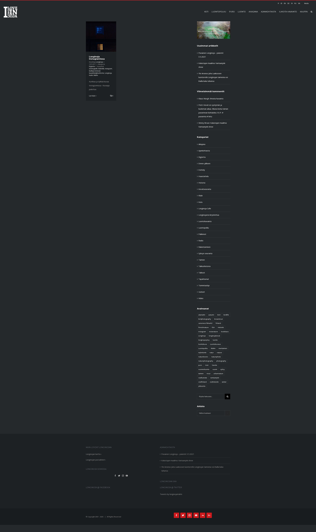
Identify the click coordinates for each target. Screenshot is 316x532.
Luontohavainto (205, 221)
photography (221, 361)
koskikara (224, 331)
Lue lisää (92, 96)
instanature (213, 331)
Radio (200, 240)
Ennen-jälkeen (204, 163)
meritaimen (223, 348)
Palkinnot (202, 234)
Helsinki (221, 327)
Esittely (201, 170)
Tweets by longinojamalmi (171, 494)
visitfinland (202, 382)
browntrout (218, 319)
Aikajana (201, 144)
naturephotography (205, 361)
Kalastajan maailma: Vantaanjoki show (177, 460)
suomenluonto (203, 369)
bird (218, 315)
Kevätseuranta (204, 189)
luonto (215, 340)
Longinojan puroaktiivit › (96, 459)
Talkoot (201, 272)
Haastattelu (203, 176)
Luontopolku (203, 227)
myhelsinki (202, 352)
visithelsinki (214, 382)
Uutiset (201, 292)
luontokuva (202, 344)
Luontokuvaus (215, 344)
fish (213, 327)
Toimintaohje (204, 285)
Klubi (200, 195)
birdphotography (204, 319)
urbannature (218, 373)
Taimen (201, 260)
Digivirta (92, 66)
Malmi (96, 75)
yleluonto (201, 386)
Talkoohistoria (204, 266)
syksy (222, 369)
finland (218, 323)
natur (212, 352)
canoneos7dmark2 (205, 323)
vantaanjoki (214, 378)
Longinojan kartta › (94, 454)
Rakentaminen (204, 247)
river (207, 365)
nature (219, 352)
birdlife (226, 315)
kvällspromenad (94, 71)
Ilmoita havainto (216, 98)
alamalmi (201, 315)
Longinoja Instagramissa (97, 57)
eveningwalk (93, 69)
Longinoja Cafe (204, 208)
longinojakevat (214, 336)
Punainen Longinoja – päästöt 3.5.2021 (177, 454)
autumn (211, 315)
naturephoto (216, 357)
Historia (201, 182)
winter (224, 382)
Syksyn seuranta (205, 253)
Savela (214, 365)
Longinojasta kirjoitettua (208, 215)
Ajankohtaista (204, 150)
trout (208, 373)
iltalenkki (101, 69)
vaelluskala (202, 378)
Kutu (200, 202)
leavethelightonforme (96, 73)
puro (200, 365)
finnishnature (203, 327)
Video (200, 298)
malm (91, 75)
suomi (215, 369)
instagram (108, 69)
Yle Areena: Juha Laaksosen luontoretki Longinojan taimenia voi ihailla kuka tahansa (213, 77)
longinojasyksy (204, 340)
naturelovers (203, 357)
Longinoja (99, 62)
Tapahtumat (203, 279)
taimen (201, 373)
